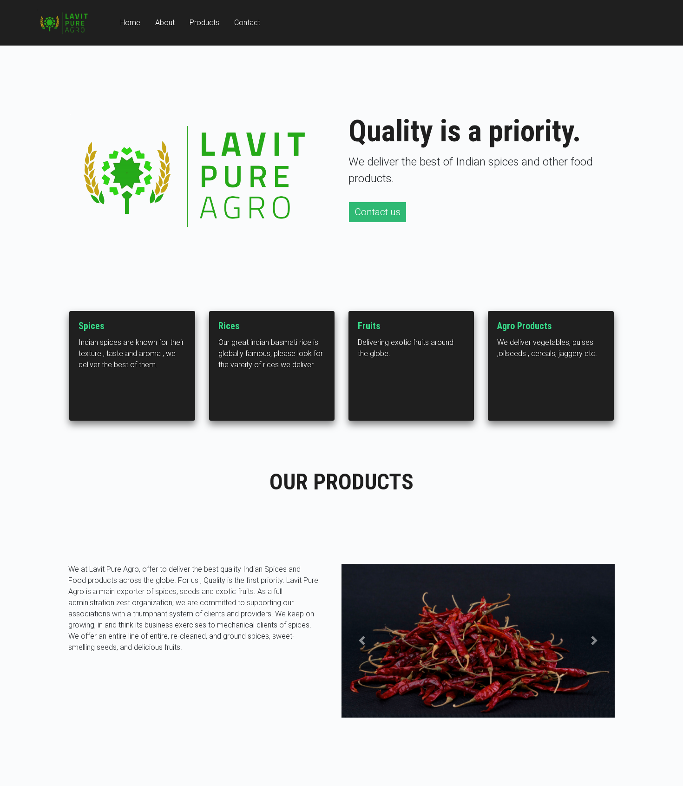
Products (204, 22)
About (165, 22)
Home (130, 22)
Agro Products (524, 325)
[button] (362, 641)
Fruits (369, 325)
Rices (229, 325)
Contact (247, 22)
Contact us (378, 212)
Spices (92, 325)
